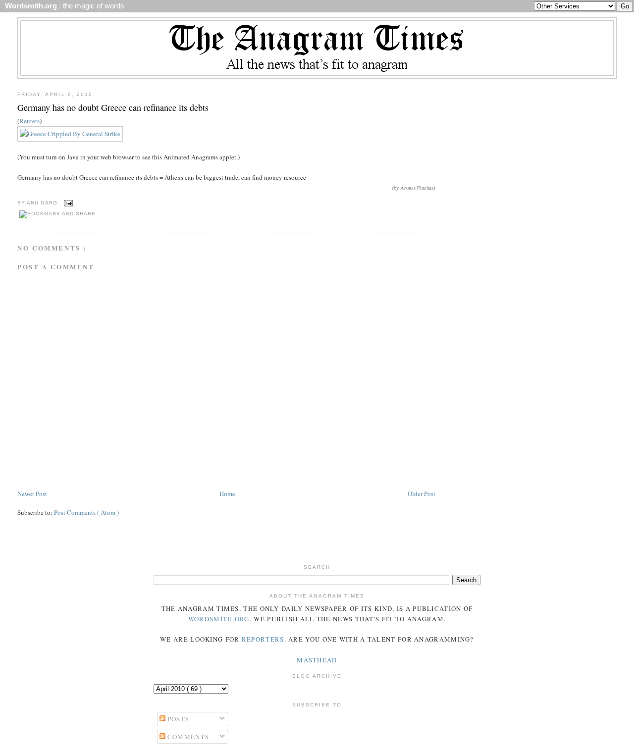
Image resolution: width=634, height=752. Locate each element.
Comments (187, 736)
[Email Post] (67, 202)
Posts (177, 718)
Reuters (29, 120)
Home (227, 493)
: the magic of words (62, 6)
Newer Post (32, 493)
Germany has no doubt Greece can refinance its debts (113, 107)
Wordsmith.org (219, 618)
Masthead (317, 659)
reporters (263, 639)
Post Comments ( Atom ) (86, 512)
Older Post (421, 493)
